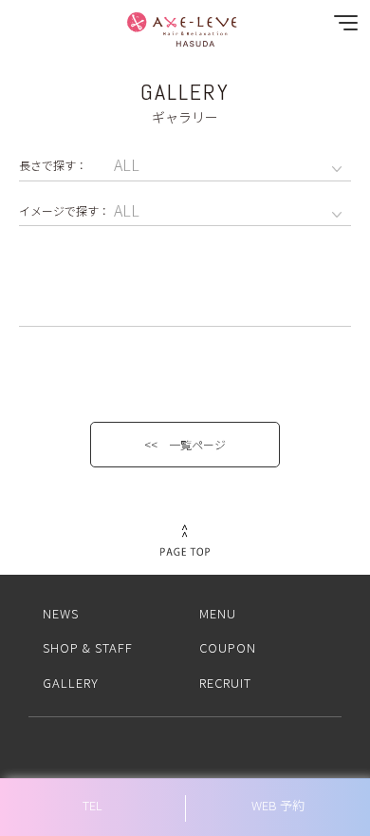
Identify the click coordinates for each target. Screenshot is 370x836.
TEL (92, 805)
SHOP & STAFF (88, 647)
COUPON (227, 647)
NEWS (61, 613)
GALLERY (71, 683)
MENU (217, 613)
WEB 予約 (278, 805)
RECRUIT (225, 683)
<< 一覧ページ (185, 444)
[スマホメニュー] (341, 27)
